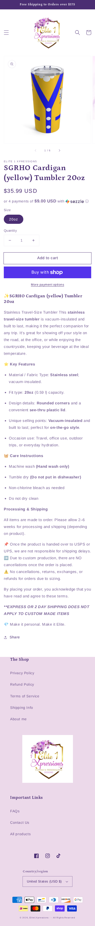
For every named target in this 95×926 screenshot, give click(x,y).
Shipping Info (21, 707)
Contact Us (19, 822)
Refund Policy (22, 684)
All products (20, 834)
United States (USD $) (44, 881)
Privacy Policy (22, 673)
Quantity (10, 230)
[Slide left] (35, 150)
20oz (13, 219)
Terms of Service (25, 696)
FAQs (15, 811)
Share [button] (15, 637)
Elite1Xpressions (39, 917)
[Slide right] (59, 150)
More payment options (47, 284)
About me (18, 719)
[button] (6, 32)
